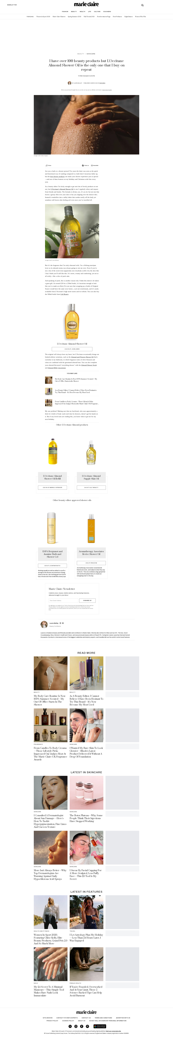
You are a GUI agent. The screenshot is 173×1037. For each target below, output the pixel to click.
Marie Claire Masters (59, 17)
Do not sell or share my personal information (107, 1020)
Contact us (86, 1018)
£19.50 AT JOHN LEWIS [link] (72, 349)
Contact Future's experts (67, 1018)
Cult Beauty (64, 294)
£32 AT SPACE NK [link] (91, 563)
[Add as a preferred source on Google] (111, 1026)
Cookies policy (68, 1020)
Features (102, 83)
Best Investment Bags (103, 17)
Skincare (91, 54)
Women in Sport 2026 (43, 17)
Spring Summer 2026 (74, 17)
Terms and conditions (103, 1018)
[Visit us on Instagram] (75, 1026)
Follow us (86, 165)
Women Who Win (140, 17)
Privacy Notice (52, 607)
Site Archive (48, 1018)
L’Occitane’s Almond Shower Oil (62, 189)
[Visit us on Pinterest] (87, 1026)
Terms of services (68, 605)
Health (82, 11)
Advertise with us (123, 1018)
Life (89, 11)
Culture (97, 11)
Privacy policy (52, 1020)
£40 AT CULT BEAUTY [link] (91, 487)
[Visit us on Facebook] (81, 1026)
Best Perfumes (117, 17)
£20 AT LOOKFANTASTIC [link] (52, 565)
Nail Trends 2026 (89, 17)
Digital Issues (128, 17)
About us (81, 1020)
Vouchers (107, 11)
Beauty (74, 11)
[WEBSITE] (63, 623)
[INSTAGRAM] (60, 623)
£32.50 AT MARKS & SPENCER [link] (52, 487)
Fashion (65, 11)
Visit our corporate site (113, 1031)
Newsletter (95, 165)
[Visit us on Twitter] (70, 1026)
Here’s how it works (107, 90)
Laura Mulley (78, 83)
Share (49, 165)
